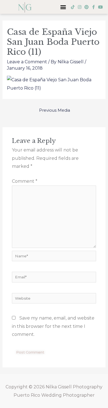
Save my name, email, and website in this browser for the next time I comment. (53, 326)
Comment (24, 181)
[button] (63, 7)
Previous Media (54, 110)
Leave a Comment (27, 61)
